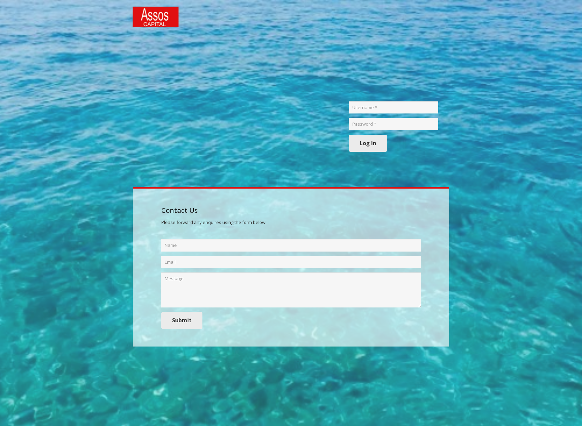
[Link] (156, 17)
